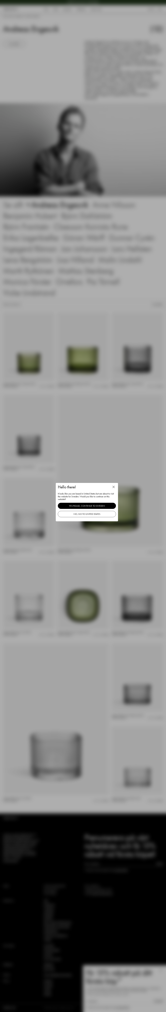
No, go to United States (87, 513)
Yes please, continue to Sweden (87, 505)
